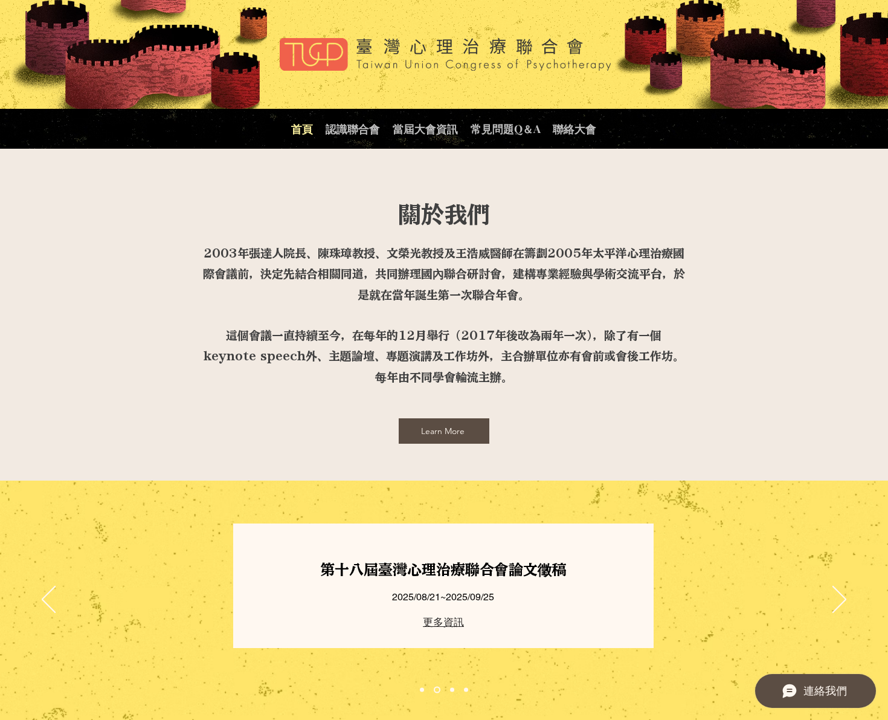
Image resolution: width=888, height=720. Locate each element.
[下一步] (839, 600)
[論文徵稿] (437, 689)
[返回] (49, 600)
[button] (352, 128)
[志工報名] (452, 689)
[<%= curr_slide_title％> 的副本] (422, 689)
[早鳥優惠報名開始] (466, 689)
